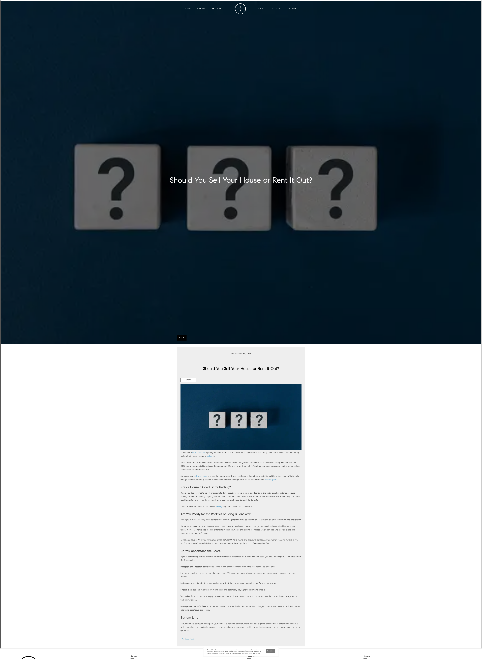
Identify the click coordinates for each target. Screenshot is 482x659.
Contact (277, 9)
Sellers (216, 9)
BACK (181, 338)
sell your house (200, 476)
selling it (210, 456)
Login (292, 9)
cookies (227, 650)
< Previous (184, 639)
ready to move (198, 452)
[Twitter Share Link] (188, 387)
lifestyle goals (270, 479)
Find (188, 9)
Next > (192, 639)
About (262, 9)
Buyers (201, 9)
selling (219, 506)
